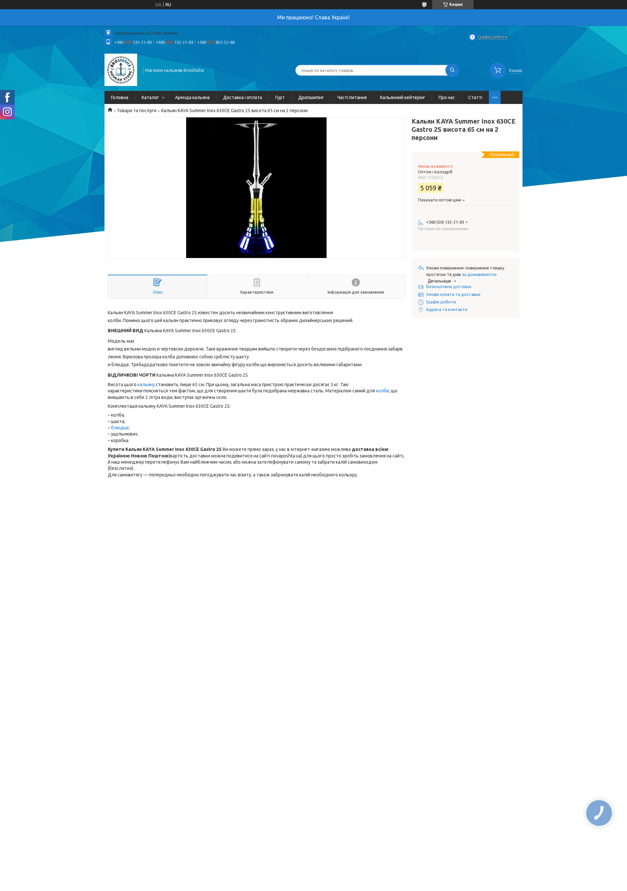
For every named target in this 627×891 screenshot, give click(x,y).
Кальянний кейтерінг (402, 97)
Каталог (150, 97)
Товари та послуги (136, 110)
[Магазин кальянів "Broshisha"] (120, 69)
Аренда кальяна (192, 97)
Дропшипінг (311, 97)
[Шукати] (452, 70)
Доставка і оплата (242, 97)
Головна (119, 97)
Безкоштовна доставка (448, 286)
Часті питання (352, 97)
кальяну (146, 384)
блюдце (120, 427)
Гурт (280, 97)
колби (382, 390)
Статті (475, 97)
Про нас (447, 97)
